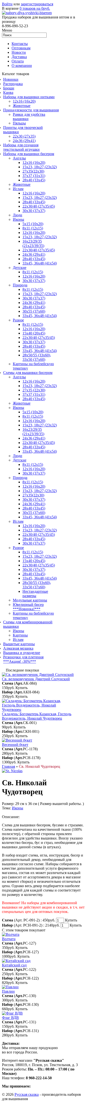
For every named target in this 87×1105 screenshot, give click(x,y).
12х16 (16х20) (33, 162)
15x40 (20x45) (33, 333)
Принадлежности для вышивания (31, 110)
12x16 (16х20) (33, 193)
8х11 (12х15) (32, 324)
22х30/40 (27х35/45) (38, 206)
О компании (22, 65)
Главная (8, 766)
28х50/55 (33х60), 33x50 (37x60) (36, 357)
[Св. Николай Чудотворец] (12, 771)
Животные (21, 106)
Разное (18, 320)
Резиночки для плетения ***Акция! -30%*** (23, 659)
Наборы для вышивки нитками (29, 97)
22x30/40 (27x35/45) (38, 250)
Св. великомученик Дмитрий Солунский (36, 679)
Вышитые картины (19, 644)
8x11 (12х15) (32, 228)
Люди (17, 215)
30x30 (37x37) (33, 211)
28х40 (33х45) (33, 180)
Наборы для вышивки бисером (28, 154)
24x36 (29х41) (33, 438)
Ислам (18, 189)
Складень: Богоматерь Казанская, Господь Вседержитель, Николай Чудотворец (36, 716)
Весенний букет (15, 745)
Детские (19, 267)
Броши (8, 88)
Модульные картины (30, 600)
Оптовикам (21, 48)
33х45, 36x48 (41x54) (39, 517)
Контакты (20, 44)
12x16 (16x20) (24, 101)
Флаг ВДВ (10, 1018)
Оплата (18, 61)
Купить (21, 688)
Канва (8, 92)
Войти (7, 4)
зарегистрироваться (37, 4)
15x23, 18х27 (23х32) (39, 167)
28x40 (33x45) (33, 202)
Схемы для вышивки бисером (27, 373)
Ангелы (19, 158)
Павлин (8, 991)
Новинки (10, 79)
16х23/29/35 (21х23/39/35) (33, 243)
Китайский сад (14, 965)
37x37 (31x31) (33, 176)
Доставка (19, 57)
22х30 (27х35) (24, 136)
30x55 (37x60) (33, 311)
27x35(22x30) (33, 171)
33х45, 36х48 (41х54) (39, 263)
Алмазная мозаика (18, 648)
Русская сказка (26, 1094)
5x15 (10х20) (32, 224)
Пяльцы (19, 123)
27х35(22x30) (33, 495)
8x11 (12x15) (32, 272)
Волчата (8, 939)
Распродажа (13, 84)
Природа (20, 285)
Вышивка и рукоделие (21, 653)
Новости (19, 52)
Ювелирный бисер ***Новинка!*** (28, 606)
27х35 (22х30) (33, 390)
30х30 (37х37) (33, 298)
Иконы (18, 219)
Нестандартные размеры (35, 593)
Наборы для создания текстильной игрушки (21, 147)
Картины (20, 635)
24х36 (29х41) (24, 141)
